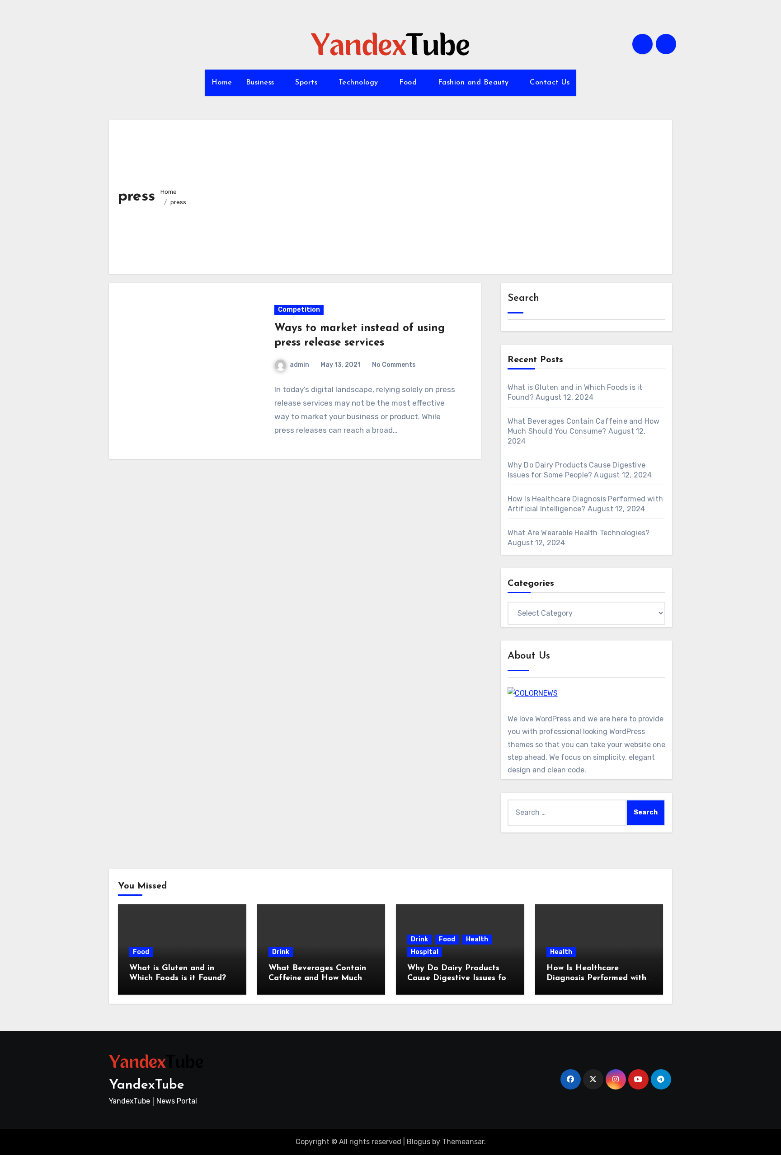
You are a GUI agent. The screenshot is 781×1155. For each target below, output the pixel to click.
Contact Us (549, 82)
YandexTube (146, 1085)
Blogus (418, 1141)
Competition (299, 309)
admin (299, 365)
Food (409, 82)
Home (222, 82)
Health (477, 939)
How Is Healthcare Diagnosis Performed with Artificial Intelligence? (596, 978)
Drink (280, 952)
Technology (360, 82)
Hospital (424, 952)
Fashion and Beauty (475, 82)
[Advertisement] (431, 197)
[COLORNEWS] (533, 692)
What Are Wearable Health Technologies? (579, 532)
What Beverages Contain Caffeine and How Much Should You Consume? (317, 978)
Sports (307, 82)
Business (261, 82)
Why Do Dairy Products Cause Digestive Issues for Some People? (458, 978)
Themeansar (463, 1141)
